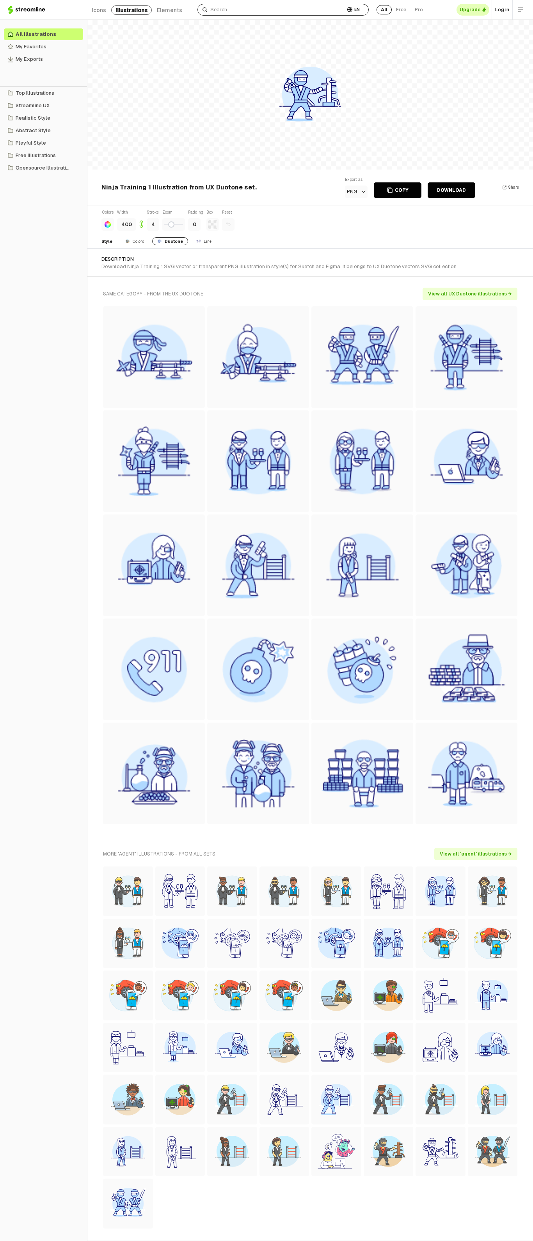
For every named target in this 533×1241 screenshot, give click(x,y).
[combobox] (271, 9)
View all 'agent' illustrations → (476, 854)
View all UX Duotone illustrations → (470, 294)
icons (99, 10)
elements (169, 10)
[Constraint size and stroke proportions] (141, 220)
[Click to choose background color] (212, 224)
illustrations (131, 10)
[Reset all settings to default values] (228, 224)
